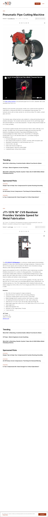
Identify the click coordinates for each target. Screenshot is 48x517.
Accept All (42, 514)
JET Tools (10, 227)
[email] (28, 23)
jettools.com (6, 318)
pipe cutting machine (10, 101)
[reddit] (26, 23)
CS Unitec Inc (11, 18)
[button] (4, 4)
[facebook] (19, 23)
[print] (44, 23)
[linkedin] (21, 23)
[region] (24, 514)
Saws (4, 208)
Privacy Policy (5, 514)
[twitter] (24, 23)
